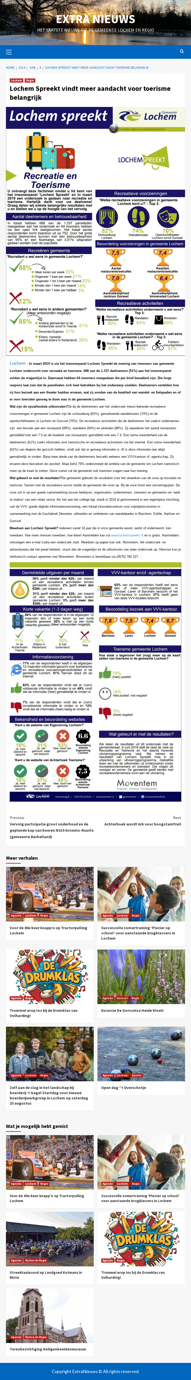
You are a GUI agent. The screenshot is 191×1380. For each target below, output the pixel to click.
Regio (30, 80)
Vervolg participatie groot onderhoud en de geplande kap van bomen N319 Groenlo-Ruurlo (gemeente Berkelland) (52, 827)
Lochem (16, 80)
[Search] (182, 51)
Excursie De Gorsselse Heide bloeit (132, 1010)
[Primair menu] (11, 51)
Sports (136, 1075)
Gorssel (122, 998)
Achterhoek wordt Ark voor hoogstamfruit (142, 820)
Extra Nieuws (95, 18)
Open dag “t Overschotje (123, 1087)
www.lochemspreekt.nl (127, 535)
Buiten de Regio (36, 1260)
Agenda (16, 915)
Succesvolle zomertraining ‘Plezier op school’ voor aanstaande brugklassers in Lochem (138, 933)
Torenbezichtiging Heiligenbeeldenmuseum (48, 1349)
